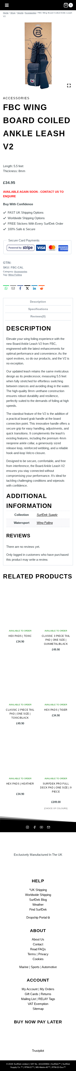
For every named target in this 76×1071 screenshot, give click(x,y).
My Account (29, 989)
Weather (38, 904)
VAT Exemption (38, 1004)
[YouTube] (42, 827)
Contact (38, 944)
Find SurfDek (38, 909)
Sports (35, 967)
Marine (23, 967)
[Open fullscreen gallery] (69, 85)
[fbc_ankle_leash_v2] (38, 54)
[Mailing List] (48, 827)
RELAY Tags (46, 999)
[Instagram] (28, 827)
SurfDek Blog (38, 899)
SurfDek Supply (47, 514)
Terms (32, 954)
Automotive (49, 967)
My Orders (47, 989)
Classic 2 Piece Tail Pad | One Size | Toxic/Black (20, 713)
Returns (46, 994)
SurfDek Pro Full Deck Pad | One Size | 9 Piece (56, 787)
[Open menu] (7, 5)
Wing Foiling (15, 275)
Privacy (43, 954)
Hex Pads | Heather (20, 783)
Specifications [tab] (38, 309)
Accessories (16, 98)
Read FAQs (38, 949)
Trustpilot (38, 1050)
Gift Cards (31, 994)
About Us (38, 939)
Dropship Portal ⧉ (38, 917)
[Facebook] (34, 827)
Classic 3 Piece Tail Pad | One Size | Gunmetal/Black (56, 640)
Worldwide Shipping (38, 894)
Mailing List (28, 999)
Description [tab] (38, 301)
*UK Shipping (38, 890)
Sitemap (38, 1008)
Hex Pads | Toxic (20, 636)
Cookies (38, 959)
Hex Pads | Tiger (55, 709)
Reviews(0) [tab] (38, 316)
